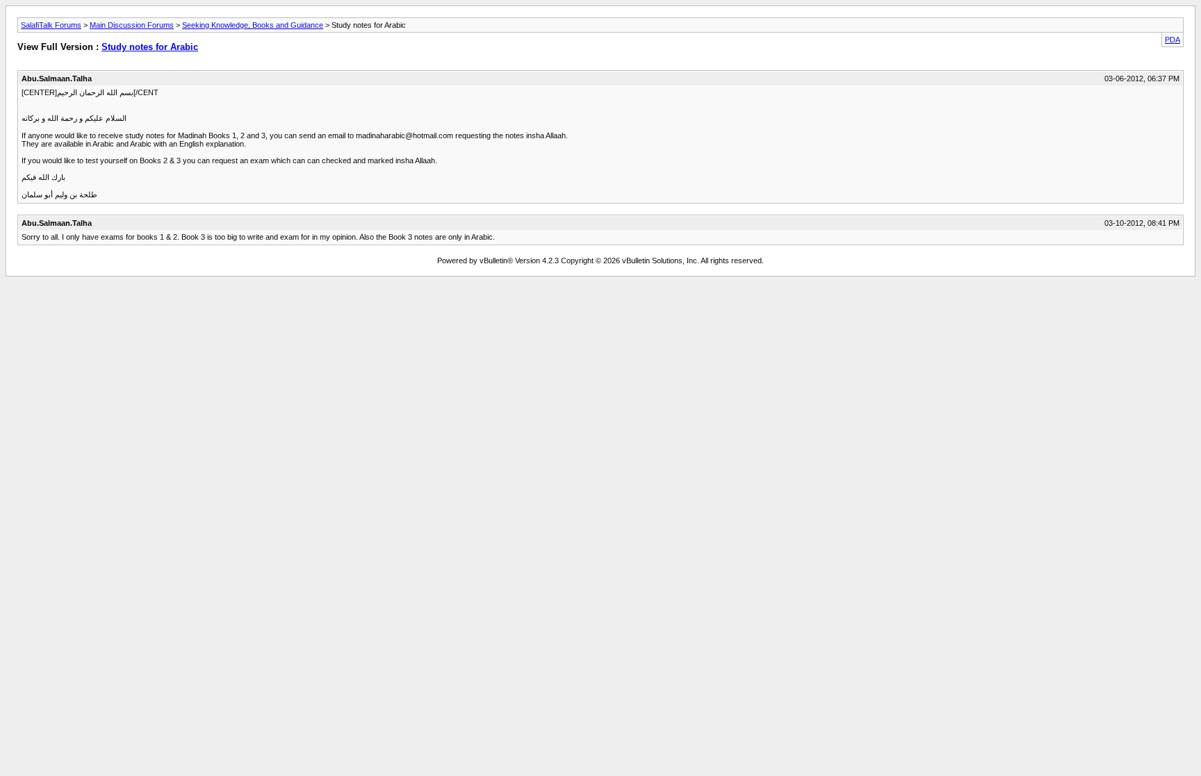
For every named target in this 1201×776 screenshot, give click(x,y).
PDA (1172, 39)
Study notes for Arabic (149, 47)
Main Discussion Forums (132, 25)
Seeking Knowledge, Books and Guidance (252, 25)
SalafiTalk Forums (51, 25)
